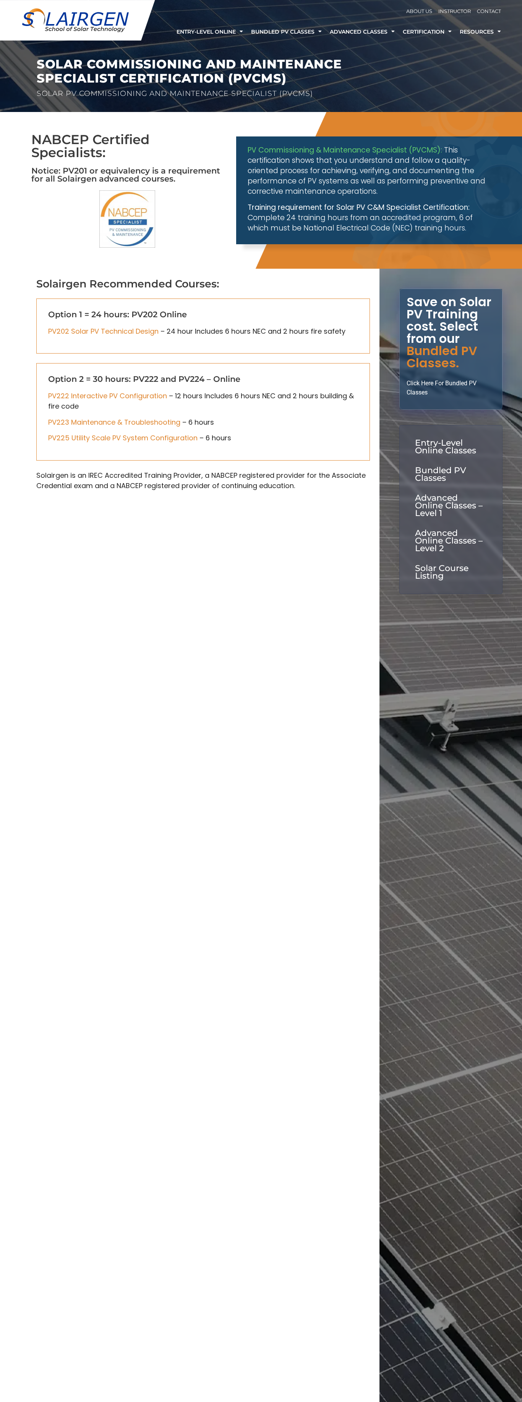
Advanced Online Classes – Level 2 (449, 540)
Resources (477, 32)
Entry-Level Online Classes (445, 447)
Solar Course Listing (442, 572)
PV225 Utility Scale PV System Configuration (123, 438)
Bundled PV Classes (282, 32)
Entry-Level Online (206, 32)
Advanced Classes (358, 32)
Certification (423, 32)
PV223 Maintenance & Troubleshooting (114, 422)
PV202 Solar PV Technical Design (103, 331)
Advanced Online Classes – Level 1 (449, 505)
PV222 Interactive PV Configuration (107, 396)
